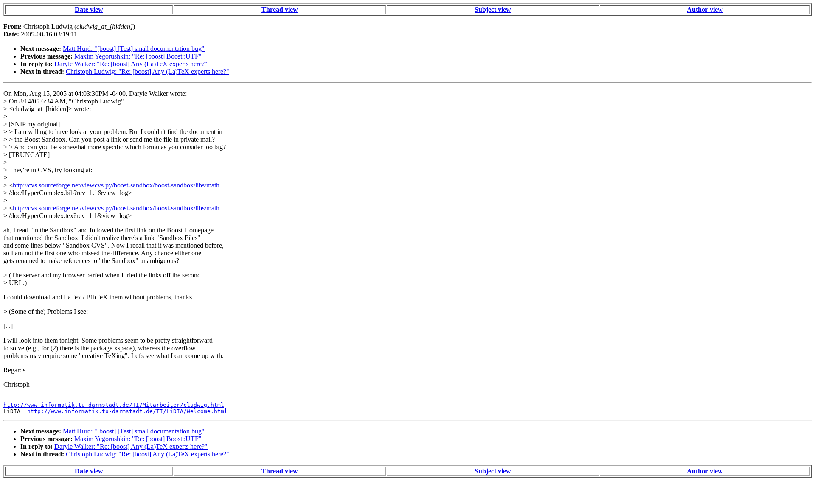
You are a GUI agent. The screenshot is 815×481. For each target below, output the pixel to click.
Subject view (493, 9)
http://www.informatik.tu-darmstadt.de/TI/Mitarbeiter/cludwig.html (113, 405)
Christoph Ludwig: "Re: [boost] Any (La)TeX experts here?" (147, 71)
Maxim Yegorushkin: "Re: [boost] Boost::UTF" (138, 56)
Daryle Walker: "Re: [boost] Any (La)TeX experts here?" (131, 63)
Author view (705, 9)
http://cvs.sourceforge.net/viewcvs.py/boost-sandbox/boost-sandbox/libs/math (116, 185)
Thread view (279, 9)
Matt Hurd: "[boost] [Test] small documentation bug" (134, 48)
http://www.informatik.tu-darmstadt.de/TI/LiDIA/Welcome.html (127, 411)
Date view (89, 9)
